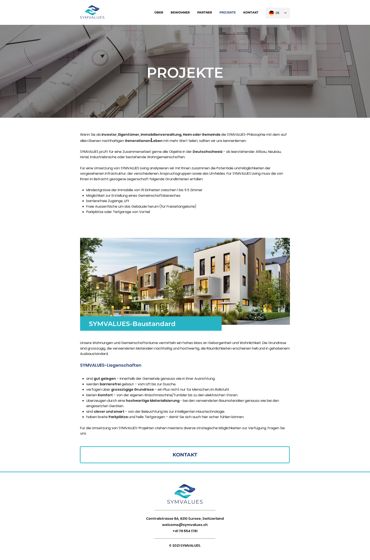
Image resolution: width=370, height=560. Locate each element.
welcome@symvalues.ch (185, 524)
